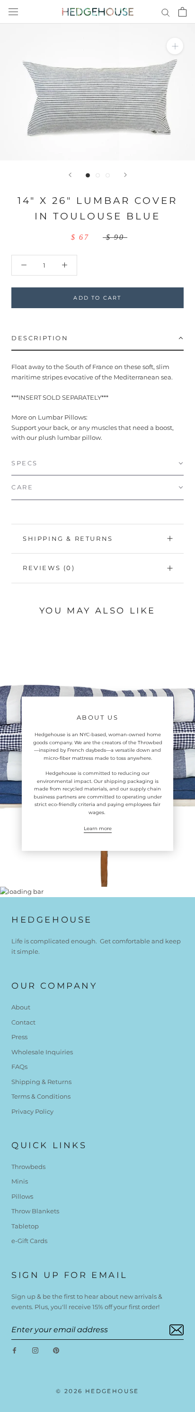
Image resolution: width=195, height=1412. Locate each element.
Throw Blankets (35, 1211)
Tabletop (25, 1226)
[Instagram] (35, 1350)
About (20, 1007)
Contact (23, 1022)
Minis (19, 1181)
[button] (97, 339)
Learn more (98, 828)
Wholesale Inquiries (42, 1052)
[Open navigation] (13, 12)
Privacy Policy (32, 1111)
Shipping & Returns (68, 538)
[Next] (125, 175)
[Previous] (70, 175)
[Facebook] (14, 1350)
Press (19, 1037)
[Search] (165, 12)
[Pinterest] (56, 1350)
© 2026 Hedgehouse (97, 1391)
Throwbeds (28, 1166)
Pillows (22, 1196)
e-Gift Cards (29, 1240)
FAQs (19, 1066)
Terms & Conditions (41, 1096)
